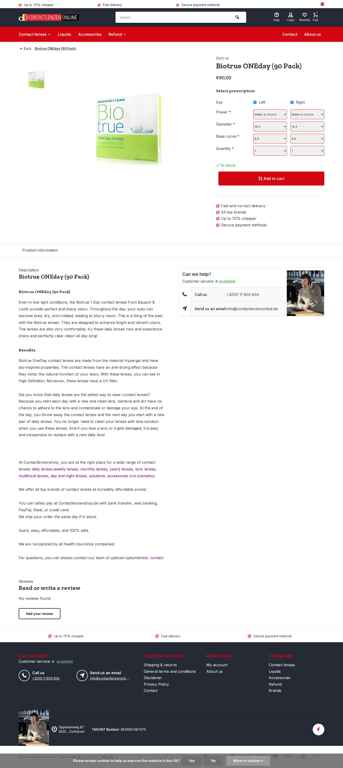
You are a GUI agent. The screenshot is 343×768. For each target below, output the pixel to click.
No (213, 761)
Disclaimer (153, 677)
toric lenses (145, 469)
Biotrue (222, 58)
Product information (40, 250)
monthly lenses (93, 469)
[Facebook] (318, 729)
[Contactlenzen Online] (49, 18)
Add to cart (273, 178)
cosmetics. (146, 475)
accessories (117, 475)
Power (223, 112)
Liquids (64, 34)
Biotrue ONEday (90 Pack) (55, 48)
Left (262, 102)
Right (300, 102)
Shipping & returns (160, 665)
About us (312, 34)
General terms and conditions (170, 671)
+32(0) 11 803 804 (242, 294)
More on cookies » (248, 761)
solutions (97, 475)
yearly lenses (120, 469)
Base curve (227, 136)
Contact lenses (33, 34)
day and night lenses (69, 475)
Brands (275, 690)
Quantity (225, 148)
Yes (192, 761)
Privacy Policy (156, 684)
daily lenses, (42, 469)
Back (27, 48)
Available (227, 281)
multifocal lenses (33, 475)
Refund (115, 34)
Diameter (225, 124)
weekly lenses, (66, 469)
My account (217, 665)
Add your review (39, 614)
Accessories (90, 34)
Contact (289, 34)
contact (156, 557)
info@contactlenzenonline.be (252, 308)
